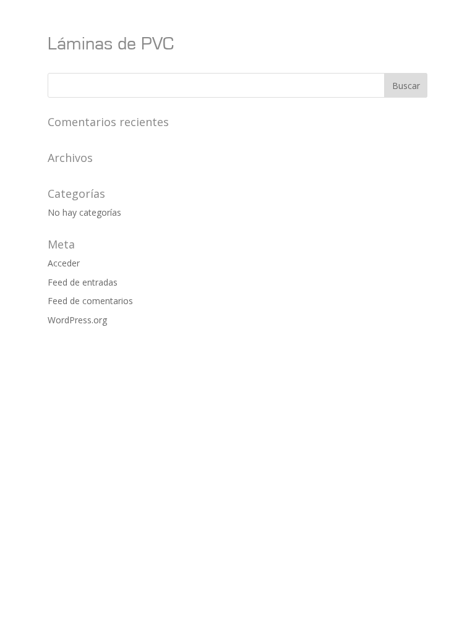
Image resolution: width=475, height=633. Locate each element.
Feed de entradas (83, 282)
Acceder (64, 263)
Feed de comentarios (90, 301)
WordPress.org (77, 320)
